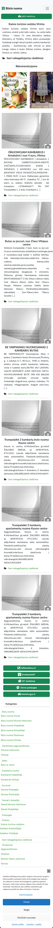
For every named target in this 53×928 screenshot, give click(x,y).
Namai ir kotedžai (10, 800)
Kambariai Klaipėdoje (11, 775)
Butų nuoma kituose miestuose (16, 721)
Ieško (4, 761)
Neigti (26, 910)
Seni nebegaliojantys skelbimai (23, 195)
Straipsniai (7, 845)
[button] (48, 870)
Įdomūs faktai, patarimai (13, 859)
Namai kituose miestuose (13, 804)
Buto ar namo (7, 765)
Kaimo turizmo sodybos (12, 824)
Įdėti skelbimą (28, 16)
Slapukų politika (18, 924)
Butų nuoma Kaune (10, 716)
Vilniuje (4, 755)
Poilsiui (5, 820)
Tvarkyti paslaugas (26, 894)
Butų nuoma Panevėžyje (13, 730)
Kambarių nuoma (10, 771)
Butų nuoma (8, 712)
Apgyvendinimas (9, 849)
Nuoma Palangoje (9, 789)
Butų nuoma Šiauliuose (12, 735)
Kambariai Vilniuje (10, 780)
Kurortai (6, 785)
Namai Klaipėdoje (9, 809)
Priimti (26, 902)
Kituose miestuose (10, 750)
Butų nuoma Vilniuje (11, 740)
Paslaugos (7, 815)
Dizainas (5, 854)
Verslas (4, 864)
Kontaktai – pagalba (34, 924)
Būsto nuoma (13, 8)
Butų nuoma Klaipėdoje (12, 725)
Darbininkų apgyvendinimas (16, 746)
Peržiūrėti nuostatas (26, 918)
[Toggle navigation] (47, 8)
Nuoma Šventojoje (10, 794)
